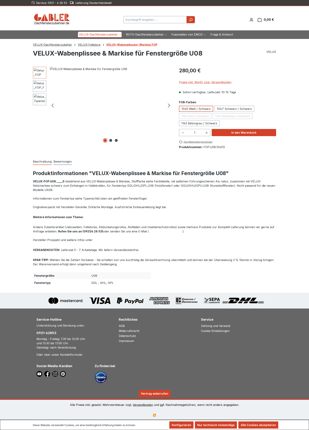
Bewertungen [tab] (62, 161)
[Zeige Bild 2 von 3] (110, 140)
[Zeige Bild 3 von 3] (116, 140)
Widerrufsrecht (129, 331)
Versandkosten (143, 405)
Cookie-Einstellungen (215, 331)
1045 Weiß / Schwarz (196, 109)
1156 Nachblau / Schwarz (233, 116)
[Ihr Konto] (251, 19)
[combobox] (155, 19)
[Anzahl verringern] (183, 132)
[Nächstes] (169, 105)
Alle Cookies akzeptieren (258, 425)
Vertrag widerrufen (154, 393)
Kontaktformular (71, 354)
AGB (122, 326)
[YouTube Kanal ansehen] (40, 374)
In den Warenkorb (243, 132)
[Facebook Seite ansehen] (48, 374)
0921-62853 (46, 333)
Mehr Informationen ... (149, 425)
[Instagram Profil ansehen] (56, 374)
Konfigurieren (181, 425)
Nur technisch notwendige (216, 425)
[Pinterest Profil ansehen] (63, 374)
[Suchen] (191, 19)
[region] (102, 105)
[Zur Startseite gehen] (52, 19)
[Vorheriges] (52, 105)
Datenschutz (127, 336)
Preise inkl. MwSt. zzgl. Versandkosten (205, 82)
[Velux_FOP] (111, 105)
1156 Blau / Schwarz (196, 116)
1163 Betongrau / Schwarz (199, 123)
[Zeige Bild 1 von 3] (105, 140)
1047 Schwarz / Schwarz (234, 109)
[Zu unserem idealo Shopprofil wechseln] (101, 377)
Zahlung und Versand (215, 326)
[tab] (42, 161)
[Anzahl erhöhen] (206, 132)
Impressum (126, 341)
